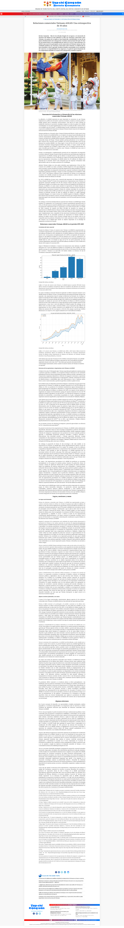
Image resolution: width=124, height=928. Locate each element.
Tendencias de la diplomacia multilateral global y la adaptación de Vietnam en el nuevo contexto (61, 878)
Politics (25, 13)
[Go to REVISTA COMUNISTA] (62, 4)
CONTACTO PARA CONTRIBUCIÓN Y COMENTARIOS (63, 920)
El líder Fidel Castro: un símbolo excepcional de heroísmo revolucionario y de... (48, 16)
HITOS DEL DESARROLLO (36, 911)
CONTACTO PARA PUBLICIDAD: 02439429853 (87, 920)
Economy (61, 13)
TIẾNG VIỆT (92, 11)
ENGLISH (87, 11)
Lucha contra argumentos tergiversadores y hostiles (42, 13)
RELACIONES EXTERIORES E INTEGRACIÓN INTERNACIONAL (62, 19)
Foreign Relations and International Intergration (88, 13)
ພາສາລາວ (78, 11)
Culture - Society (69, 13)
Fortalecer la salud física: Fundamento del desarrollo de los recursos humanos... (85, 16)
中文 (83, 11)
